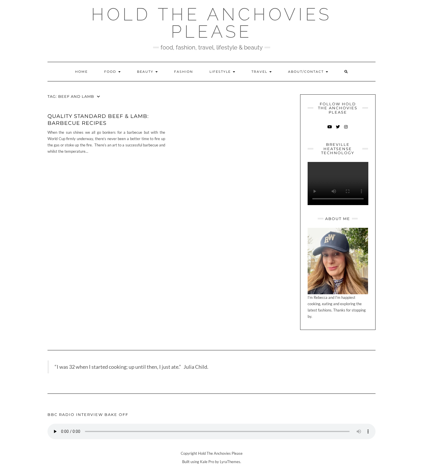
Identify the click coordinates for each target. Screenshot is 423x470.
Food (111, 72)
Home (81, 72)
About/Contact (306, 72)
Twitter (337, 129)
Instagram (345, 129)
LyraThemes (230, 461)
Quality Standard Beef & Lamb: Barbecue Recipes (98, 119)
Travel (260, 72)
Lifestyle (220, 72)
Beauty (146, 72)
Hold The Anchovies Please (211, 23)
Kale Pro (207, 461)
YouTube (329, 129)
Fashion (183, 72)
